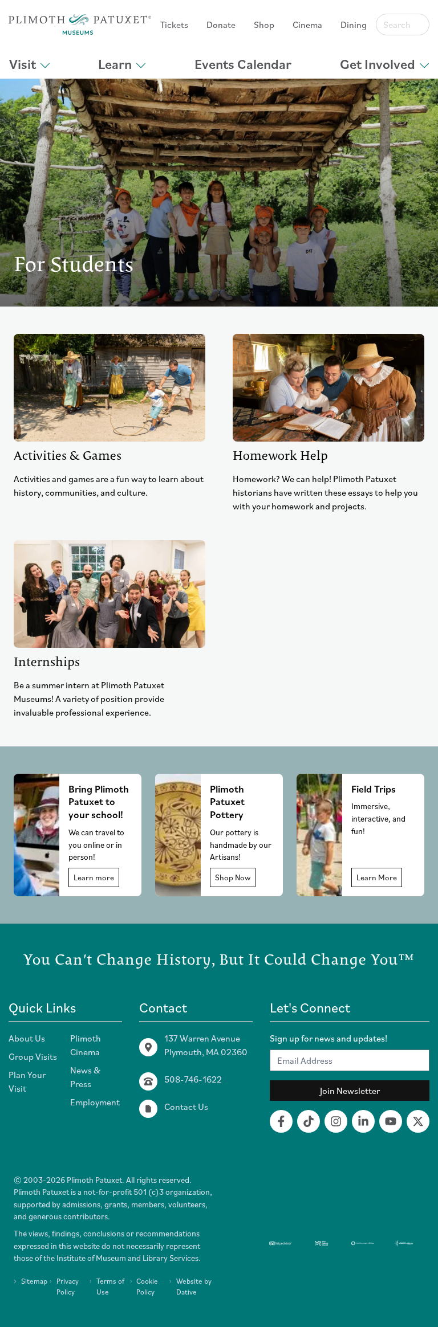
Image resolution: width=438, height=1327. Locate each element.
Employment (95, 1102)
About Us (27, 1038)
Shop (264, 24)
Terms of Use (110, 1286)
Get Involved (377, 64)
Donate (221, 24)
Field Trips (373, 788)
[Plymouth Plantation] (80, 24)
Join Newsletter (350, 1090)
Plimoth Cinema (85, 1044)
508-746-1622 (193, 1079)
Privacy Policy (67, 1286)
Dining (353, 24)
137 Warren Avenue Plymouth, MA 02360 (206, 1044)
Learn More (376, 877)
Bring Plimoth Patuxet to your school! (98, 802)
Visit (22, 64)
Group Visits (33, 1056)
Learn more (94, 877)
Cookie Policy (147, 1286)
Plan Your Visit (27, 1081)
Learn (115, 64)
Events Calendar (242, 64)
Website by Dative (194, 1286)
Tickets (174, 24)
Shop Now (232, 877)
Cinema (307, 24)
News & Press (85, 1076)
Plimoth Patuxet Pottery (227, 802)
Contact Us (186, 1106)
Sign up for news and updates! (328, 1038)
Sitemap (34, 1281)
